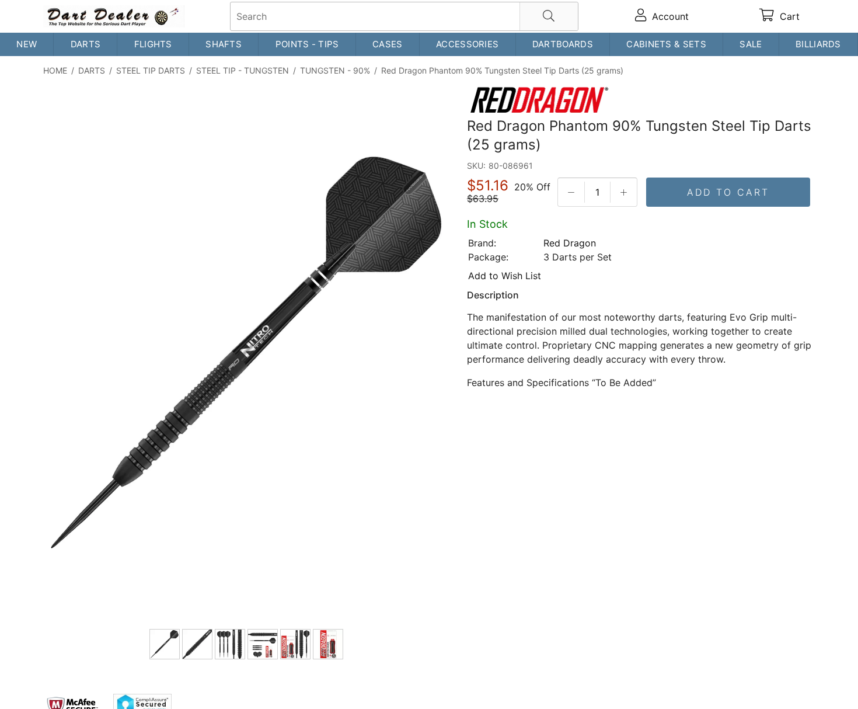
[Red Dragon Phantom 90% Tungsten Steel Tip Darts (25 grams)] (247, 354)
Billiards (818, 44)
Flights (153, 44)
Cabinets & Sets (666, 44)
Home (55, 70)
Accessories (467, 44)
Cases (387, 44)
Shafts (223, 44)
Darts (86, 44)
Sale (751, 44)
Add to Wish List (504, 275)
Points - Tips (307, 44)
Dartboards (562, 44)
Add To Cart (728, 192)
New (26, 44)
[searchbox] (404, 16)
